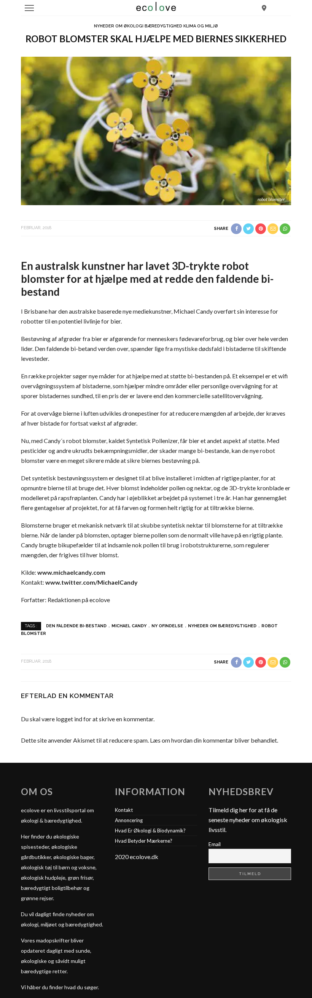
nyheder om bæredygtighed (222, 625)
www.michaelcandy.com (70, 572)
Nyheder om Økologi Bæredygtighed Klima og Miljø (156, 26)
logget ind (69, 718)
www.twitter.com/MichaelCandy (91, 582)
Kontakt (124, 810)
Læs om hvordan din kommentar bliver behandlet (213, 740)
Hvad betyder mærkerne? (143, 841)
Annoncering (129, 820)
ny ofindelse (167, 625)
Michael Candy (128, 625)
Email (215, 844)
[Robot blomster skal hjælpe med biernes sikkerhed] (156, 130)
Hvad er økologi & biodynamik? (150, 830)
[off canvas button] (29, 8)
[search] (264, 7)
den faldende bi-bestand (76, 625)
